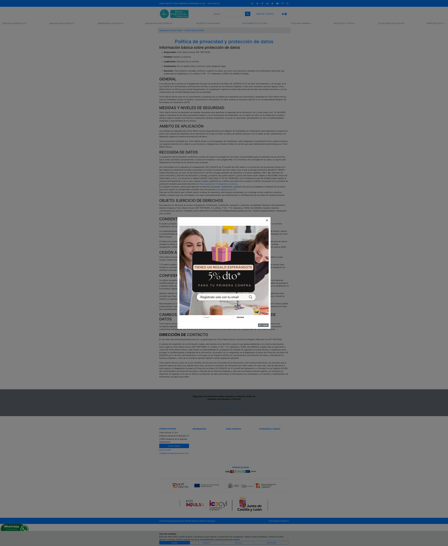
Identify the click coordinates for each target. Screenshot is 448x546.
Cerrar (265, 325)
